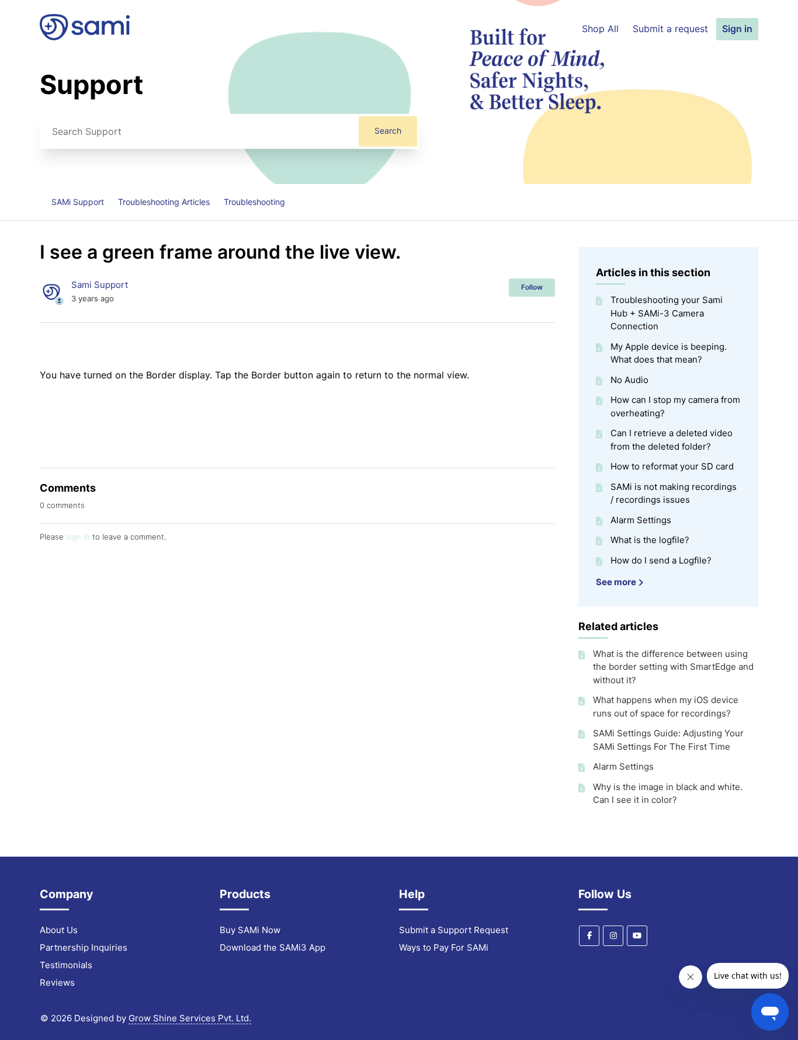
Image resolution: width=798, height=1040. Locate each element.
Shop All (600, 28)
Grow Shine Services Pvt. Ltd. (190, 1018)
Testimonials (66, 965)
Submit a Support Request (453, 929)
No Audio (629, 379)
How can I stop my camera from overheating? (675, 406)
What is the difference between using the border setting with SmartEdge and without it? (673, 667)
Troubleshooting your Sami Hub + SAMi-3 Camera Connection (666, 313)
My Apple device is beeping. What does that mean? (668, 353)
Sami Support (99, 284)
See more (617, 581)
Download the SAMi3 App (272, 947)
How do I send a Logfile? (661, 560)
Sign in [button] (737, 28)
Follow (532, 287)
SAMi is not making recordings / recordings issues (673, 493)
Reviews (57, 982)
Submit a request (670, 28)
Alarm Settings (640, 520)
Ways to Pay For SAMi (443, 947)
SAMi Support (77, 202)
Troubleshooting (254, 202)
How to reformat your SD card (672, 466)
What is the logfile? (649, 539)
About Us (59, 929)
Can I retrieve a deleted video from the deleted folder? (671, 439)
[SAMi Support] (85, 37)
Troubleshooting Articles (164, 202)
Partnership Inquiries (83, 947)
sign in (78, 536)
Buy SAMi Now (250, 929)
